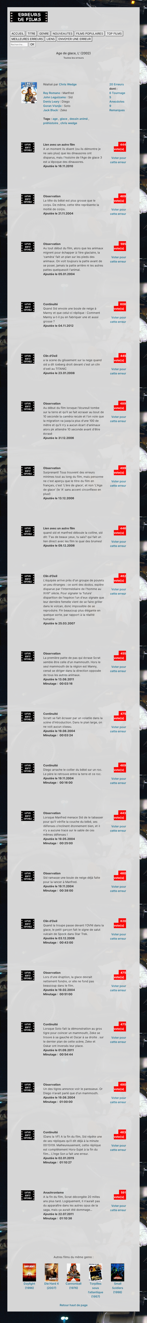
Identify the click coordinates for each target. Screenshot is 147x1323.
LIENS (51, 39)
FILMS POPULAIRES (89, 33)
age (55, 119)
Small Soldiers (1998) (117, 1288)
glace (64, 119)
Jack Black (51, 110)
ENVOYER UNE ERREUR (74, 39)
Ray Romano (52, 93)
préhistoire (51, 123)
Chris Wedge (68, 84)
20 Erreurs (116, 84)
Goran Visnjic (52, 106)
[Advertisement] (75, 185)
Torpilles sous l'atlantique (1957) (95, 1290)
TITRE (31, 33)
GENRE (44, 33)
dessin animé (79, 119)
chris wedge (68, 123)
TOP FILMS (114, 33)
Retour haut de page (73, 1305)
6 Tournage (117, 93)
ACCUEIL (17, 33)
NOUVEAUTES (62, 33)
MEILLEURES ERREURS (27, 39)
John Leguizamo (55, 97)
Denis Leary (51, 101)
